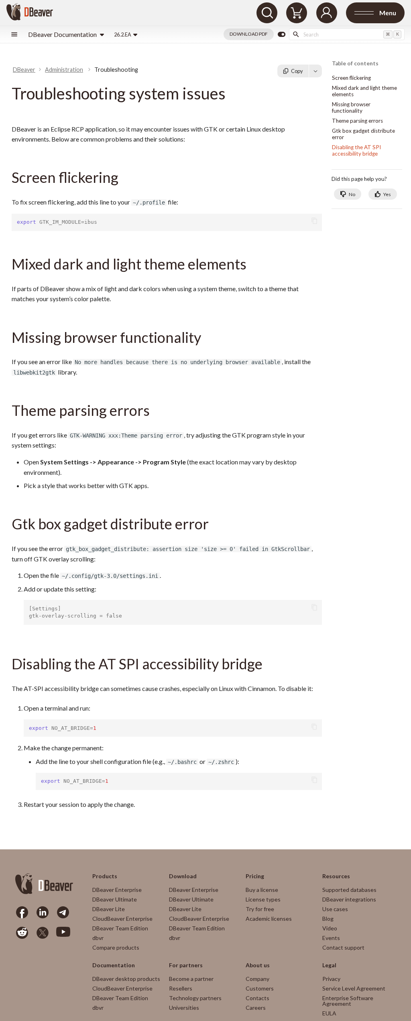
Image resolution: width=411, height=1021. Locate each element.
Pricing (255, 876)
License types (263, 899)
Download (183, 876)
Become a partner (191, 978)
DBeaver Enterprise (117, 889)
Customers (260, 988)
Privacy (331, 978)
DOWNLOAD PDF (249, 34)
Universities (184, 1007)
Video (329, 928)
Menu (387, 12)
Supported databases (349, 889)
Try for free (260, 909)
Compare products (115, 947)
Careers (256, 1007)
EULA (329, 1013)
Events (331, 937)
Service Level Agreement (353, 988)
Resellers (180, 988)
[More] (315, 71)
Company (257, 978)
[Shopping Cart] (296, 12)
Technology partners (195, 998)
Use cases (335, 909)
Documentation (113, 965)
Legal (329, 965)
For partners (186, 965)
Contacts (257, 998)
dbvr (98, 937)
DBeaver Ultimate (114, 899)
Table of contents (355, 64)
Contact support (343, 947)
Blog (328, 918)
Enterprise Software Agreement (347, 1001)
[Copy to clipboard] (314, 220)
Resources (336, 876)
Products (104, 876)
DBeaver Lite (108, 909)
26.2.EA (122, 34)
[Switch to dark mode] (281, 34)
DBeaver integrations (349, 899)
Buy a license (262, 889)
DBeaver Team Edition (120, 928)
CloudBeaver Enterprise (122, 918)
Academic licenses (269, 918)
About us (258, 965)
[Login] (326, 12)
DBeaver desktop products (126, 978)
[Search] (266, 12)
